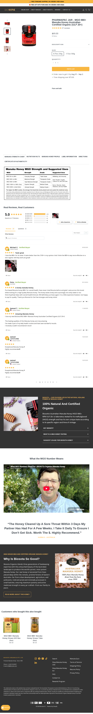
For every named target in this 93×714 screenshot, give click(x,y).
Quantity (56, 59)
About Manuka (36, 10)
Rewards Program (58, 681)
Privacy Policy (74, 673)
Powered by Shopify (52, 706)
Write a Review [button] (81, 222)
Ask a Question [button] (65, 222)
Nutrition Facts (33, 157)
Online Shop (25, 10)
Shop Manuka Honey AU (59, 669)
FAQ (53, 674)
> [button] (56, 382)
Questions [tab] (21, 229)
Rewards (58, 10)
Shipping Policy (75, 666)
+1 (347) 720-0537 (12, 664)
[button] (84, 275)
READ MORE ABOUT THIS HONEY (17, 594)
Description (57, 44)
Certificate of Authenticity (16, 161)
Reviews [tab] (8, 229)
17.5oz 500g (70, 54)
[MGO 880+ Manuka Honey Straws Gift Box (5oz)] (11, 625)
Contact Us (67, 10)
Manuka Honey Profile (51, 157)
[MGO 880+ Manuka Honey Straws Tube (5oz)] (35, 625)
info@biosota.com (12, 666)
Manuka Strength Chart (15, 157)
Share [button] (8, 275)
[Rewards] (5, 707)
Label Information (69, 157)
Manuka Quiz (74, 659)
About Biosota (48, 10)
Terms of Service (76, 662)
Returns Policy (75, 669)
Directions (83, 157)
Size (54, 50)
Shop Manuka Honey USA (59, 663)
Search (54, 659)
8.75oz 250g (57, 54)
